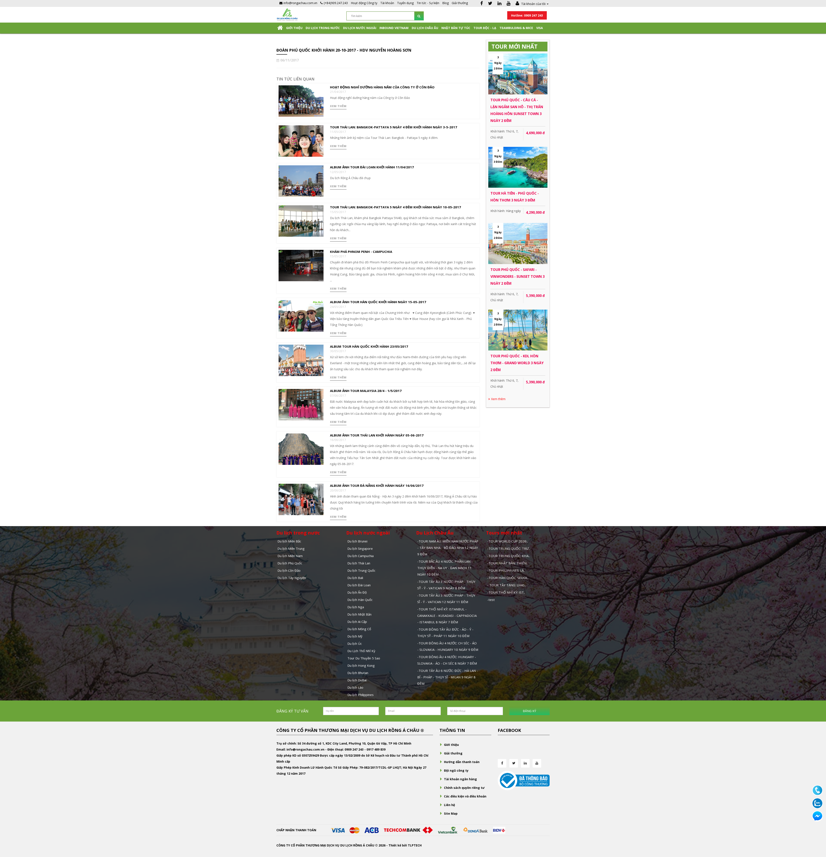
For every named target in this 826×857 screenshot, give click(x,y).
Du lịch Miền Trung (291, 548)
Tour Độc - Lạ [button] (484, 28)
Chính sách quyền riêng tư (464, 788)
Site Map (451, 813)
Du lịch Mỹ (354, 636)
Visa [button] (539, 28)
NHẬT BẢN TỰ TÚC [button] (455, 28)
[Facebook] (481, 4)
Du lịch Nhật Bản (359, 614)
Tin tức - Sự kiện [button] (428, 3)
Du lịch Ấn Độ (357, 592)
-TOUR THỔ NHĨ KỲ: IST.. (506, 592)
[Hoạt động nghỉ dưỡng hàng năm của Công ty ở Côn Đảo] (301, 101)
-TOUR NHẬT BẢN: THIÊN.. (507, 563)
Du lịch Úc (354, 643)
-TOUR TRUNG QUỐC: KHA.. (508, 556)
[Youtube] (508, 4)
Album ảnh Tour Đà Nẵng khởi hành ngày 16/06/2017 (377, 485)
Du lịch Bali (355, 578)
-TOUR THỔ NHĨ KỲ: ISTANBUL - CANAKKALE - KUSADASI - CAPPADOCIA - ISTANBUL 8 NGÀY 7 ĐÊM (447, 615)
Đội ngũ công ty (456, 770)
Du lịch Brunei (357, 541)
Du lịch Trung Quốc (361, 570)
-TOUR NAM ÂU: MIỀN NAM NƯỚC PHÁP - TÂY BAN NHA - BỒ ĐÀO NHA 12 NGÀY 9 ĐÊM (447, 547)
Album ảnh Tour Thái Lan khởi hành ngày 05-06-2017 (377, 435)
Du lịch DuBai (357, 680)
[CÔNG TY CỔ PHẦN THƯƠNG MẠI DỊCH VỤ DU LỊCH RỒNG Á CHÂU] (287, 14)
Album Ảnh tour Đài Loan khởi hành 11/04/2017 (372, 167)
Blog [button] (445, 3)
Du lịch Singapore (360, 548)
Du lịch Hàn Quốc (360, 599)
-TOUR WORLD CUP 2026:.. (507, 541)
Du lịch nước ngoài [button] (359, 28)
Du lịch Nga (355, 607)
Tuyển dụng (405, 3)
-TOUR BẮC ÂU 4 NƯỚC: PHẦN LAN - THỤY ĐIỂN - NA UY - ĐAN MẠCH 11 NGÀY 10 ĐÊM (445, 567)
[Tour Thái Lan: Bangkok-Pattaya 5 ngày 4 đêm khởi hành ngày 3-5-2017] (301, 141)
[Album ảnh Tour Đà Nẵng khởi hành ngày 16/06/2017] (301, 499)
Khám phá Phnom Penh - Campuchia (361, 251)
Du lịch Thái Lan (358, 563)
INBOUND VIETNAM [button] (393, 28)
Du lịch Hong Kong (361, 665)
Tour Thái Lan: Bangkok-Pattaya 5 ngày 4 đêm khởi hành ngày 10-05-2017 (395, 207)
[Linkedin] (499, 4)
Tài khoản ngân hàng (460, 779)
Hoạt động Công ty (364, 3)
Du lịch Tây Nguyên (291, 578)
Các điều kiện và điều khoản (465, 796)
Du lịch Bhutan (357, 673)
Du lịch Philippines (360, 695)
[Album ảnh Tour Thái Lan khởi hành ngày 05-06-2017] (301, 449)
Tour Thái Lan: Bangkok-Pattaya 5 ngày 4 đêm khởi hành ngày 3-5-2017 (393, 127)
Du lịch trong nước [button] (323, 28)
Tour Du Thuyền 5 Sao (363, 658)
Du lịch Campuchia (360, 556)
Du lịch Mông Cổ (359, 629)
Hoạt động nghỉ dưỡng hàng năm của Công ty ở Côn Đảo (382, 87)
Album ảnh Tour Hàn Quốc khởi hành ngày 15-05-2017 (378, 302)
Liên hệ (449, 805)
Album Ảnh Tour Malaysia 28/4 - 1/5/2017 (366, 391)
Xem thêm (338, 106)
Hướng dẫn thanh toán (461, 762)
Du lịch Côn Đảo (289, 570)
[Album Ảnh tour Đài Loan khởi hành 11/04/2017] (301, 181)
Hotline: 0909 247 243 (527, 15)
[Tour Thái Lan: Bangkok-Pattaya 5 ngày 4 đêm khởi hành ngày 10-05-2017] (301, 221)
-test (491, 599)
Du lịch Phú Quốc (289, 563)
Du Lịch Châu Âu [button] (425, 28)
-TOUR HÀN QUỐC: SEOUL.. (508, 578)
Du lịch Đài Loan (359, 585)
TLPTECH (415, 845)
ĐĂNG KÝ (529, 711)
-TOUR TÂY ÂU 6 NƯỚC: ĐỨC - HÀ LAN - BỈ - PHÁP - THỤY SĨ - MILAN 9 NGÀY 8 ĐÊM (447, 677)
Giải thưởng (460, 3)
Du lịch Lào (355, 687)
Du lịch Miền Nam (290, 556)
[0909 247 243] (817, 790)
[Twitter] (490, 4)
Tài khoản (387, 3)
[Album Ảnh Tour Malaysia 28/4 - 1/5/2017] (301, 404)
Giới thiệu (294, 28)
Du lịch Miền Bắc (289, 541)
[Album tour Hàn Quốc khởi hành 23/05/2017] (301, 360)
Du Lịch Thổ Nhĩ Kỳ (361, 651)
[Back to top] (817, 830)
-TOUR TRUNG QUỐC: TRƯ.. (508, 548)
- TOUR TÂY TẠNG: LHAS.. (506, 585)
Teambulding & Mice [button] (516, 28)
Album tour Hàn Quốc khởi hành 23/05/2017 (369, 346)
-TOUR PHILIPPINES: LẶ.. (506, 570)
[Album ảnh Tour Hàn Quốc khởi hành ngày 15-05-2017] (301, 315)
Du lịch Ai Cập (357, 621)
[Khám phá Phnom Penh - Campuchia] (301, 265)
